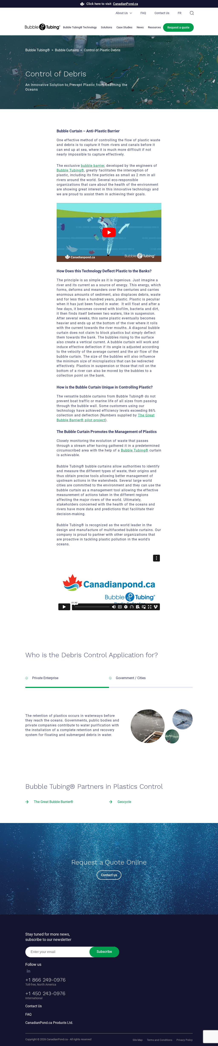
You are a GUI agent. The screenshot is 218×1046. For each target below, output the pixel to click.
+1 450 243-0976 (45, 993)
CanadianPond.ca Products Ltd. (49, 1023)
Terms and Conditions (159, 1040)
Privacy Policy (184, 1040)
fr (179, 13)
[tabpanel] (109, 584)
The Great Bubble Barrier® (53, 802)
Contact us (109, 875)
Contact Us (162, 13)
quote (178, 27)
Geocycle (124, 802)
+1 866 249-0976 (45, 980)
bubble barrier (92, 166)
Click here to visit (112, 4)
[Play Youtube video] (109, 232)
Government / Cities (131, 678)
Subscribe (104, 952)
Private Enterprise (45, 678)
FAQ (143, 13)
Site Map (138, 1040)
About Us (122, 13)
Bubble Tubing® (70, 170)
